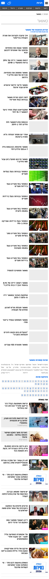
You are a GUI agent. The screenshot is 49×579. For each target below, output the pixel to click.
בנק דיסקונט (14, 370)
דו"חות (25, 373)
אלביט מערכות (26, 367)
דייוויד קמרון (5, 373)
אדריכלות (44, 367)
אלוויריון (15, 367)
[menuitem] (38, 8)
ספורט (20, 8)
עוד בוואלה (43, 400)
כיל (12, 364)
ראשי (45, 8)
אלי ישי (8, 367)
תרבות (4, 8)
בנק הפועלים (5, 370)
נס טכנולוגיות (5, 364)
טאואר (38, 14)
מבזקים (29, 8)
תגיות (39, 3)
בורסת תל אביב (23, 370)
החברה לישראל (43, 364)
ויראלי (12, 8)
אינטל (34, 364)
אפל (2, 367)
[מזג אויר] (9, 3)
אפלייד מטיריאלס (42, 370)
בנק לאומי (44, 373)
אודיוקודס (36, 367)
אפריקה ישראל (19, 364)
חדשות (37, 8)
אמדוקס (28, 364)
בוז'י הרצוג (32, 370)
